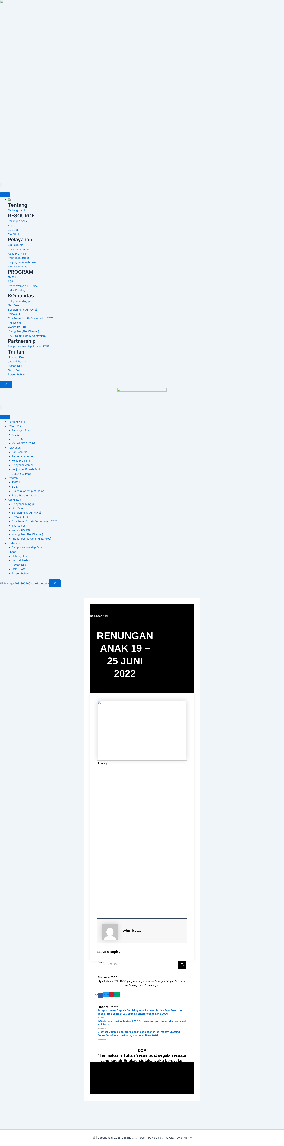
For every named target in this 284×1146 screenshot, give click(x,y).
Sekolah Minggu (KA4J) (26, 512)
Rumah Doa (19, 564)
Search (101, 962)
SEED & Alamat (21, 473)
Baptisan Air (19, 452)
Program (13, 478)
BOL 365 (17, 438)
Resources (14, 426)
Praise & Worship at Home (28, 491)
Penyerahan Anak (22, 456)
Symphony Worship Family (28, 547)
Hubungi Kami (20, 556)
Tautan (12, 551)
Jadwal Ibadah (21, 560)
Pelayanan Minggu (23, 504)
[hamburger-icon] (5, 194)
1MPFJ (16, 482)
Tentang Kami (16, 421)
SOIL (15, 486)
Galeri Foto (18, 569)
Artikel (16, 434)
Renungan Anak (21, 430)
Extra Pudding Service (25, 495)
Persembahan (20, 573)
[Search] (182, 965)
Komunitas (14, 499)
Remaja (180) (20, 517)
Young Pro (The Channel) (27, 534)
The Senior (18, 525)
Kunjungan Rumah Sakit (26, 469)
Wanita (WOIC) (21, 530)
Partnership (15, 543)
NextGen (17, 508)
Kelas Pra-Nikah (21, 460)
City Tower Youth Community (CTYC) (35, 521)
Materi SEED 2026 (23, 443)
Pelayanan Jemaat (23, 465)
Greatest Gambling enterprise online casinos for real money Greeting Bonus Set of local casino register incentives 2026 (139, 1033)
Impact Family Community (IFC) (31, 538)
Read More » (103, 1018)
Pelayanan (14, 447)
